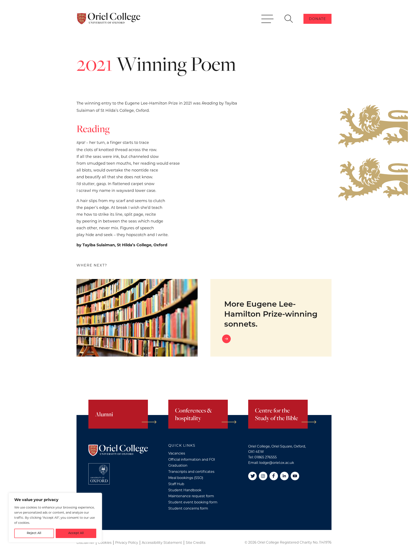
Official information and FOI (191, 460)
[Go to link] (271, 338)
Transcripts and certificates (191, 472)
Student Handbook (184, 490)
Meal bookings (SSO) (185, 478)
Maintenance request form (191, 496)
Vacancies (176, 453)
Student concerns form (188, 508)
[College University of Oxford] (99, 473)
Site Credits (195, 543)
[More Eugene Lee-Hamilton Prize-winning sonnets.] (137, 318)
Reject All (34, 533)
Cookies (105, 543)
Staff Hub (176, 484)
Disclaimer (85, 543)
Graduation (177, 465)
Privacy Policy (126, 543)
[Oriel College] (108, 19)
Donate (317, 19)
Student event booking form (192, 502)
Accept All (76, 533)
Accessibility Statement (162, 543)
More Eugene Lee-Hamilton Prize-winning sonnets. (270, 315)
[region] (55, 518)
